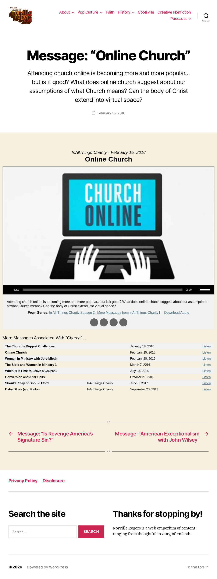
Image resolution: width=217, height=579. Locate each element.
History (124, 12)
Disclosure (54, 480)
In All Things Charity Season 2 (72, 312)
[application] (108, 289)
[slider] (205, 289)
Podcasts (178, 18)
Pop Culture (88, 12)
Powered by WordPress (47, 567)
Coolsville (146, 12)
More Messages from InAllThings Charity (127, 312)
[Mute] (196, 289)
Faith (110, 12)
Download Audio (176, 312)
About (64, 12)
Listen (206, 346)
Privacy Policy (23, 480)
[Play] (9, 289)
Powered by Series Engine (198, 401)
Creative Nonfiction (174, 12)
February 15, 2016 (111, 113)
